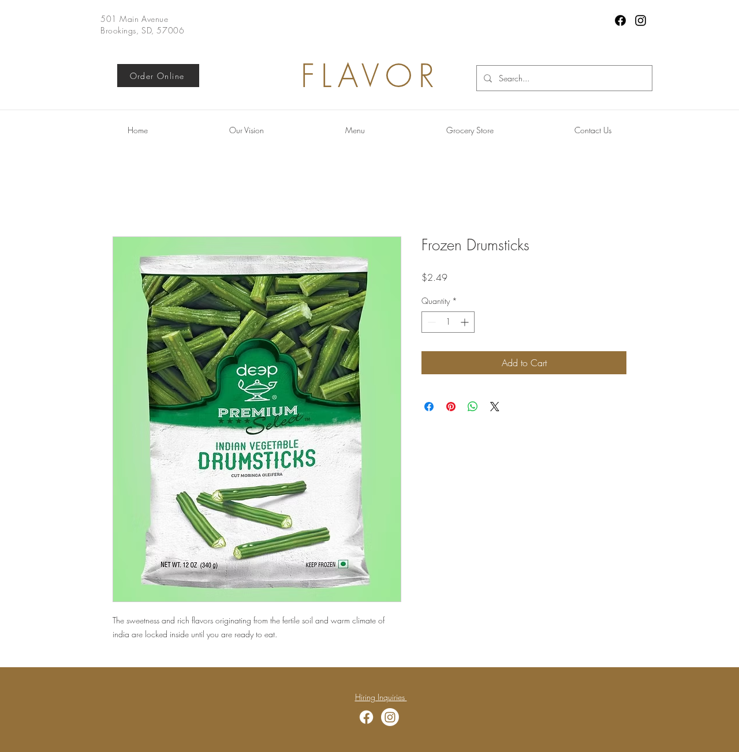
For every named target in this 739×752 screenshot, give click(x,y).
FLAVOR (371, 76)
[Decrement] (430, 322)
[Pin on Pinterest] (451, 406)
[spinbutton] (448, 322)
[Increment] (465, 322)
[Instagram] (640, 20)
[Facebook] (620, 20)
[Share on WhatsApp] (473, 406)
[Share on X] (495, 406)
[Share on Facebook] (429, 406)
